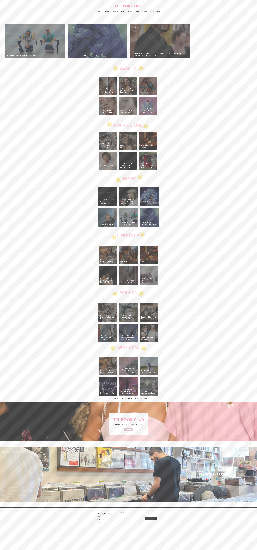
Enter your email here (110, 278)
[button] (178, 248)
